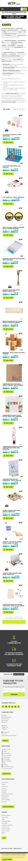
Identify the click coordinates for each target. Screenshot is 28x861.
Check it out (6, 773)
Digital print (4, 801)
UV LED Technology (6, 799)
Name (15, 109)
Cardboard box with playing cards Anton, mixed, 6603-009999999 (14, 435)
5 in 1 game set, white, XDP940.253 (14, 186)
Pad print (4, 784)
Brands (5, 751)
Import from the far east (8, 766)
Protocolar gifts (6, 757)
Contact (5, 740)
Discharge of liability (6, 821)
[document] (14, 857)
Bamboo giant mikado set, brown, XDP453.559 (14, 279)
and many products (7, 768)
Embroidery (4, 790)
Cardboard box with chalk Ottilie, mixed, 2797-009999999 (14, 404)
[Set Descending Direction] (20, 109)
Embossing (4, 792)
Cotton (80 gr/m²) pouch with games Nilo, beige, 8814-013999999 (14, 593)
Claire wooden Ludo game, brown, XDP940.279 (14, 499)
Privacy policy (4, 823)
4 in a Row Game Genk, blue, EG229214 (14, 155)
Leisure (7, 22)
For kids (13, 22)
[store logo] (14, 3)
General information (6, 829)
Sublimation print (5, 795)
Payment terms (5, 817)
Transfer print (5, 786)
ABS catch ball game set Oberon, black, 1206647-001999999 (14, 216)
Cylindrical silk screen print (7, 794)
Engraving (4, 788)
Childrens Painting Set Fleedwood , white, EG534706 (14, 468)
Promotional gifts (7, 755)
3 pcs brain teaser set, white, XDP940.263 (14, 123)
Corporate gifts (6, 753)
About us (4, 832)
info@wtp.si (4, 729)
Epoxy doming (5, 797)
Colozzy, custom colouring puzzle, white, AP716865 (14, 531)
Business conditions (6, 815)
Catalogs (5, 764)
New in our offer (6, 749)
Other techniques (8, 806)
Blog (4, 762)
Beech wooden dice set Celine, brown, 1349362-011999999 (14, 310)
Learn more (22, 857)
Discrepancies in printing (7, 825)
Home (2, 22)
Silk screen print (5, 782)
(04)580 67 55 (5, 727)
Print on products (7, 761)
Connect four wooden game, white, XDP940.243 (14, 562)
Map (4, 838)
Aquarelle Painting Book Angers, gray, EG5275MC (14, 247)
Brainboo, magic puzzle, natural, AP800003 (14, 341)
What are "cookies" (6, 830)
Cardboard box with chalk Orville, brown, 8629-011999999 (14, 373)
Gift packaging (6, 759)
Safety (3, 819)
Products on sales (5, 827)
